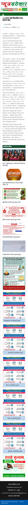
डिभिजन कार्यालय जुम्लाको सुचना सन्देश (11, 219)
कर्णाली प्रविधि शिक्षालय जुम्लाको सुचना (11, 237)
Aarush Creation (4, 503)
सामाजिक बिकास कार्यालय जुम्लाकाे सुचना (12, 254)
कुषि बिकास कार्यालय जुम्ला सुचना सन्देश (12, 202)
